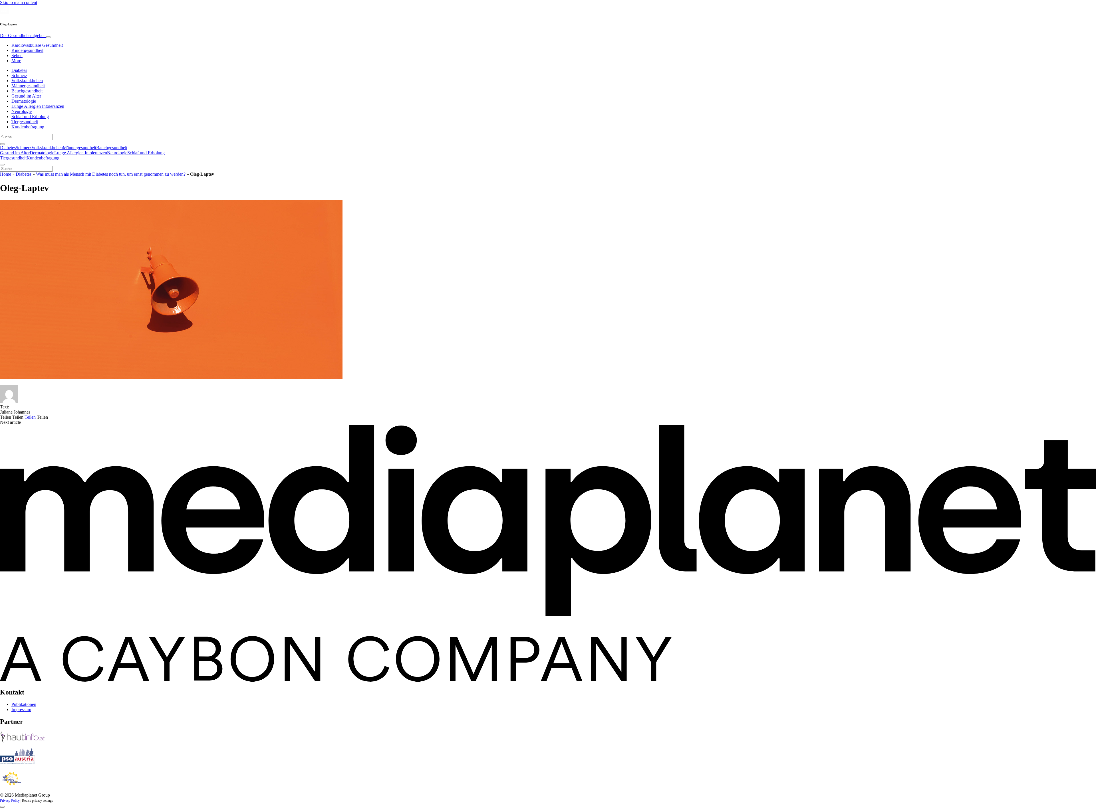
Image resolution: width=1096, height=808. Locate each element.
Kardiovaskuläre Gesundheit (37, 45)
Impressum (21, 709)
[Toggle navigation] (48, 37)
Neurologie (21, 111)
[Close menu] (2, 164)
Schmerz (19, 75)
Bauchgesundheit (27, 90)
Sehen (17, 55)
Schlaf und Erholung (30, 116)
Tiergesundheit (24, 121)
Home (5, 174)
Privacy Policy (10, 801)
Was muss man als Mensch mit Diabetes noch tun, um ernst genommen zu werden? (111, 174)
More (16, 60)
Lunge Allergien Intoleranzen (37, 106)
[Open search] (2, 144)
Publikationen (23, 704)
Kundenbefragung (27, 126)
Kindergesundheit (27, 50)
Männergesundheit (28, 85)
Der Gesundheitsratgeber (23, 35)
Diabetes (19, 70)
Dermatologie (23, 101)
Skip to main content (18, 2)
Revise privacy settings (37, 801)
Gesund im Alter (26, 96)
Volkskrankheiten (27, 80)
